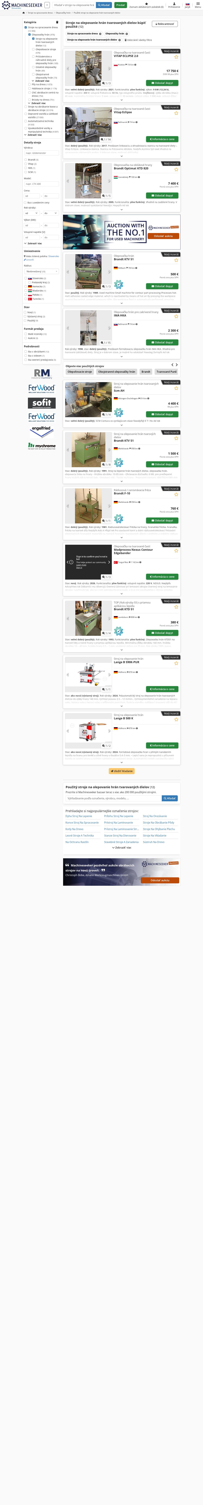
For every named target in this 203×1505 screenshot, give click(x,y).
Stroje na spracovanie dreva (43, 29)
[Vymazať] (100, 34)
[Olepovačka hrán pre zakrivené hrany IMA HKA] (88, 327)
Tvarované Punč (167, 371)
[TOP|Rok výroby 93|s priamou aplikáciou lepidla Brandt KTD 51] (88, 618)
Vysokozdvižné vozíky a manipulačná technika (43, 130)
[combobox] (42, 271)
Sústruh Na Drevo (153, 842)
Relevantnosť (165, 24)
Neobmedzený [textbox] (36, 271)
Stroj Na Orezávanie (155, 816)
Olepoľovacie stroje (46, 51)
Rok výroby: (30, 207)
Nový (31, 312)
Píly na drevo (42, 84)
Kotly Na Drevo (74, 829)
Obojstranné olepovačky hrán (46, 76)
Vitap (32, 163)
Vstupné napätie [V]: (35, 231)
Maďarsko (39, 290)
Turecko (38, 298)
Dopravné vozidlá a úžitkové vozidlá (43, 115)
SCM (32, 172)
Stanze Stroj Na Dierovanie (120, 835)
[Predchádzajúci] (68, 68)
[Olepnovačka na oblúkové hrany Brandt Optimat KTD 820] (88, 180)
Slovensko (39, 278)
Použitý (32, 320)
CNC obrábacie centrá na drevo (45, 94)
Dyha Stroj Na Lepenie (78, 816)
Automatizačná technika (41, 123)
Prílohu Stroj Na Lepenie (118, 816)
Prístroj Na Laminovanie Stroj (121, 829)
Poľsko (37, 294)
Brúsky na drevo (43, 99)
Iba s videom (36, 355)
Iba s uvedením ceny (38, 202)
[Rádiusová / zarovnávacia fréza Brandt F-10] (88, 506)
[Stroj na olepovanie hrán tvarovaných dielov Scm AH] (88, 399)
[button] (198, 5)
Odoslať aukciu (163, 236)
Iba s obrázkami (38, 351)
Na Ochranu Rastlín (77, 842)
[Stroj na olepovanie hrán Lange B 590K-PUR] (88, 674)
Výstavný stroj (36, 316)
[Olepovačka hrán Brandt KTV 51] (88, 271)
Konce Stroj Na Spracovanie (82, 822)
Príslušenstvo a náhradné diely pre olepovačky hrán (47, 60)
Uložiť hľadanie (123, 771)
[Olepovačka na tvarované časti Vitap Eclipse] (88, 124)
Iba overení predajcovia (42, 359)
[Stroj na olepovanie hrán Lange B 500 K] (88, 730)
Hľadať (105, 5)
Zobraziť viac (123, 847)
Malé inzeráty (37, 333)
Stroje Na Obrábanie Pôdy (158, 822)
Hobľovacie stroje (44, 88)
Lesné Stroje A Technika (79, 835)
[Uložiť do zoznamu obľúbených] (176, 57)
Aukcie (33, 338)
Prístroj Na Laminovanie (118, 822)
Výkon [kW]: (30, 219)
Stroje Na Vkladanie (154, 835)
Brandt (33, 159)
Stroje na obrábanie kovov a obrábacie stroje (43, 108)
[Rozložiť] (121, 99)
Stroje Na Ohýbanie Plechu (159, 829)
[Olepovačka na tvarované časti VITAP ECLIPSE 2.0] (88, 68)
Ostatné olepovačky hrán (46, 69)
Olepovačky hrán (43, 34)
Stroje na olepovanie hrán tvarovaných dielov (46, 42)
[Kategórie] (47, 5)
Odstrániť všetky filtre (139, 39)
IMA (31, 167)
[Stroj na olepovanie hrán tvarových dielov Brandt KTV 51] (88, 449)
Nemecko (38, 286)
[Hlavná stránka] (24, 12)
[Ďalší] (109, 68)
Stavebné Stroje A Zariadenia (121, 842)
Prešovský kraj (41, 282)
